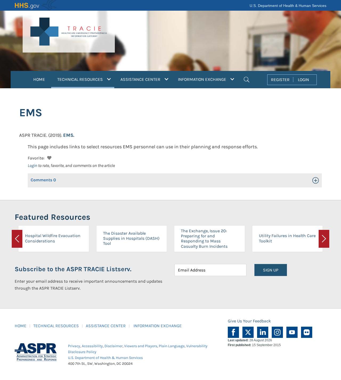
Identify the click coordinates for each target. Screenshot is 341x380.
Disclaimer (113, 346)
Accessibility (92, 346)
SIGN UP (270, 270)
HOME (39, 79)
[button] (246, 79)
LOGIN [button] (303, 79)
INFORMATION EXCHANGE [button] (202, 79)
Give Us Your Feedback (249, 320)
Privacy (74, 346)
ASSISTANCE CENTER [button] (140, 79)
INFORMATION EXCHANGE (157, 325)
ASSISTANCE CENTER (106, 325)
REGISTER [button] (280, 79)
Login (32, 165)
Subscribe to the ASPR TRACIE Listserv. (73, 269)
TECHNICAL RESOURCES (56, 325)
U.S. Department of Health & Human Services (288, 5)
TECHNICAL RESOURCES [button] (85, 79)
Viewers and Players (140, 346)
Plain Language (172, 346)
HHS (36, 5)
